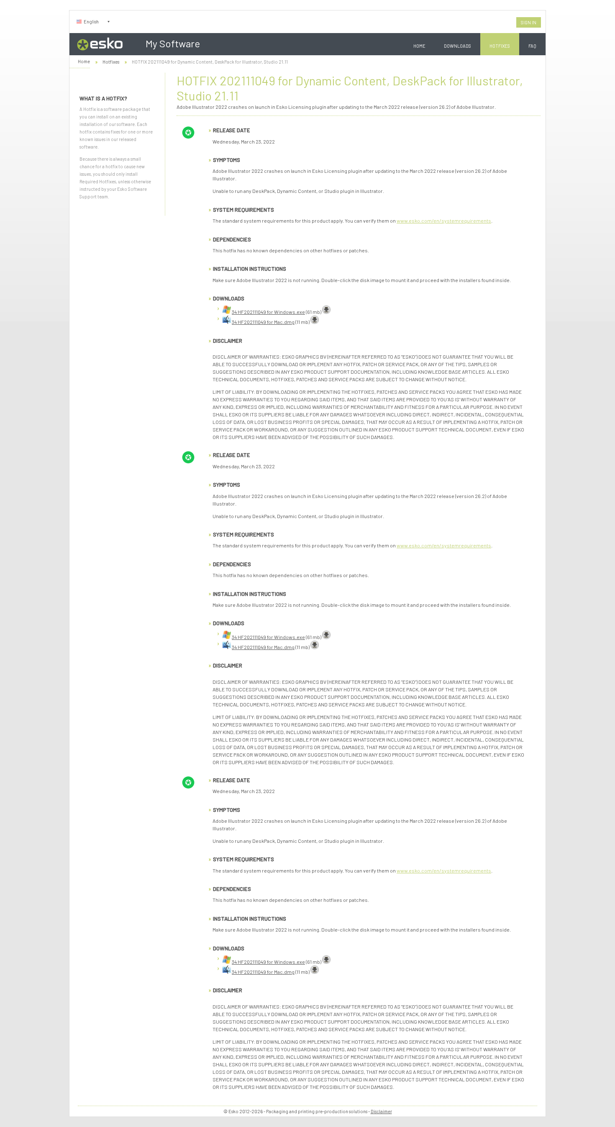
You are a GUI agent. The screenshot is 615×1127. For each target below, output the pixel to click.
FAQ (532, 46)
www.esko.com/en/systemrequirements (444, 220)
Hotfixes (499, 46)
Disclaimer (381, 1111)
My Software (173, 43)
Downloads (457, 46)
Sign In (528, 22)
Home (419, 46)
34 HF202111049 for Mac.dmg (263, 322)
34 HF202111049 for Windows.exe (268, 312)
